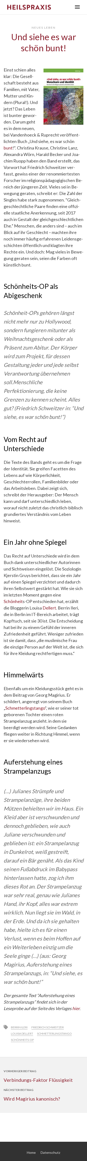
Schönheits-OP (22, 1040)
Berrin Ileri (19, 1027)
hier (76, 1008)
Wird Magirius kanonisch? (32, 1099)
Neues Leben (44, 27)
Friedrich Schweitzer (47, 1027)
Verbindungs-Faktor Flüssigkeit (38, 1080)
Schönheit (13, 601)
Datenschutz (50, 1152)
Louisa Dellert (22, 1033)
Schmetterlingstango (25, 708)
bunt (8, 147)
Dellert (49, 607)
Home (31, 1152)
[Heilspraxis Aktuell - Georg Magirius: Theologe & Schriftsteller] (37, 7)
